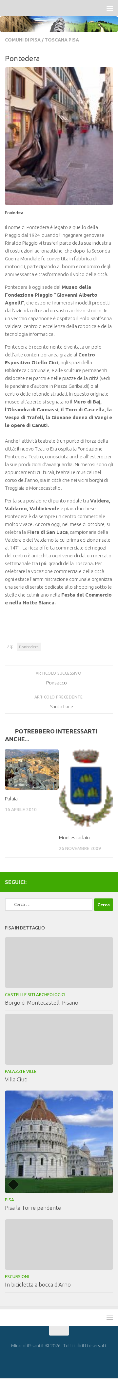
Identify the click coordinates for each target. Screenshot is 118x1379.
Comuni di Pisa (23, 39)
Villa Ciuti (16, 1079)
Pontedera (29, 647)
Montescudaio (74, 837)
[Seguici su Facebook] (109, 882)
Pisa (9, 1199)
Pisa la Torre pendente (33, 1208)
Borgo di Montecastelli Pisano (41, 1002)
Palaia (11, 798)
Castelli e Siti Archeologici (35, 994)
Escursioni (17, 1276)
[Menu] (110, 8)
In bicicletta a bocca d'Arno (38, 1284)
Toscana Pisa (62, 39)
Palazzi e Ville (20, 1071)
